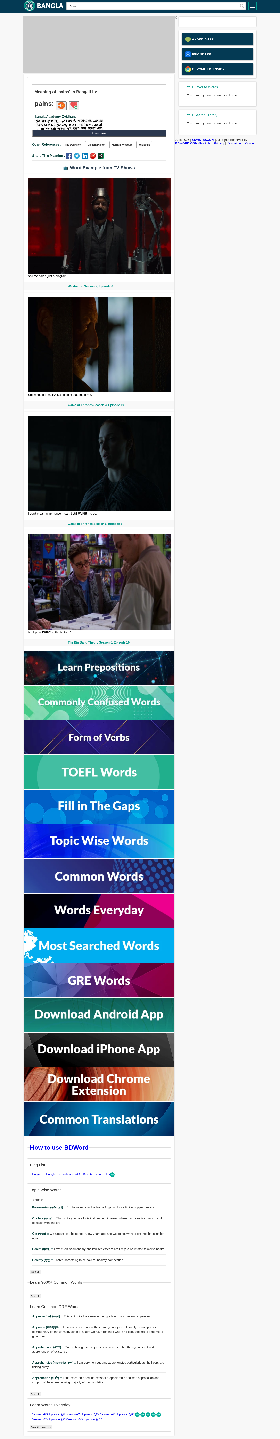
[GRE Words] (99, 996)
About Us (204, 143)
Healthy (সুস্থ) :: (43, 1260)
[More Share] (101, 158)
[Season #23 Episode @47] (158, 1415)
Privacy (219, 143)
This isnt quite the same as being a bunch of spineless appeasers (91, 1316)
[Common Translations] (99, 1135)
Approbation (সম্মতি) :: (47, 1378)
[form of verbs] (99, 753)
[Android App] (99, 1031)
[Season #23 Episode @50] (143, 1415)
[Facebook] (70, 158)
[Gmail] (94, 158)
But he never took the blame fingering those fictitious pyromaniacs (93, 1207)
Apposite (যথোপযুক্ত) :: (47, 1327)
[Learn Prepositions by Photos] (99, 684)
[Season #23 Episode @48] (153, 1415)
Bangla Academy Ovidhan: (55, 116)
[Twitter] (78, 158)
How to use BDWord (59, 1147)
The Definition (73, 144)
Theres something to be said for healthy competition (77, 1260)
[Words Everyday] (99, 926)
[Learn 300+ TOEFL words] (99, 788)
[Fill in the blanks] (99, 822)
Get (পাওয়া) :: (41, 1233)
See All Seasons (41, 1427)
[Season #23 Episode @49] (148, 1415)
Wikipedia (144, 144)
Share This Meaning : (48, 155)
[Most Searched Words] (99, 961)
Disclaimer (235, 143)
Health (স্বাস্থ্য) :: (43, 1249)
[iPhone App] (99, 1065)
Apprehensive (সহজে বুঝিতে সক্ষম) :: (54, 1362)
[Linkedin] (86, 158)
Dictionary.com (96, 144)
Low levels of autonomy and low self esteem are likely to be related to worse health (98, 1249)
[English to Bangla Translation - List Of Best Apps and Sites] (112, 1176)
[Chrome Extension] (99, 1100)
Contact (250, 143)
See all (35, 1271)
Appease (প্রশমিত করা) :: (48, 1316)
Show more (99, 133)
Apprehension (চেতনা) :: (48, 1347)
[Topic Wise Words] (99, 857)
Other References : (46, 144)
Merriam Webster (122, 144)
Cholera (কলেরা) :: (44, 1218)
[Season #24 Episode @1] (137, 1415)
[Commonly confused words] (99, 718)
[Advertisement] (98, 44)
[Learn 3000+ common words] (99, 892)
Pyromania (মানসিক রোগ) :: (49, 1207)
